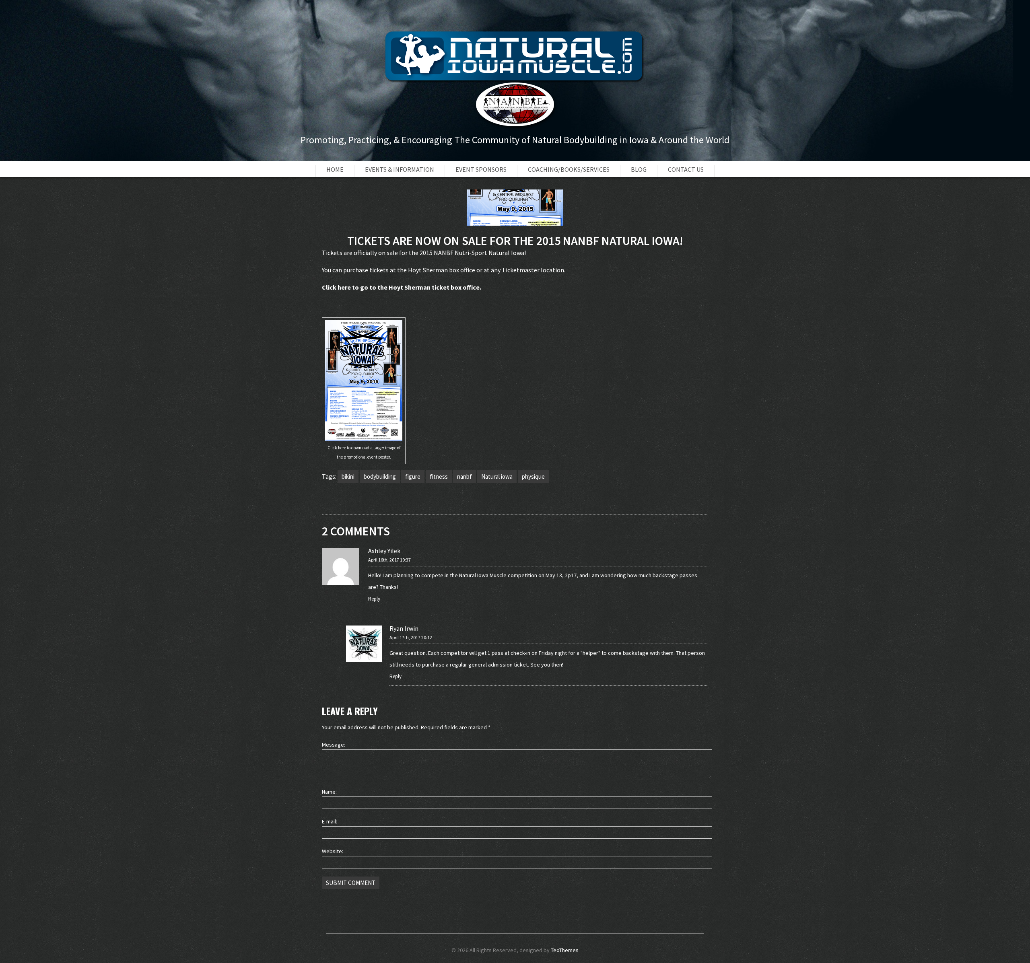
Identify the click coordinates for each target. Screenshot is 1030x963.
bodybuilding (380, 476)
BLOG (639, 169)
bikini (348, 476)
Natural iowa (497, 476)
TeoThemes (565, 950)
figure (412, 476)
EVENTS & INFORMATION (399, 169)
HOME (335, 169)
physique (533, 476)
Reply (374, 598)
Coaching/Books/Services (569, 169)
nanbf (464, 476)
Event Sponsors (481, 169)
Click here (336, 287)
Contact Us (686, 169)
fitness (439, 476)
